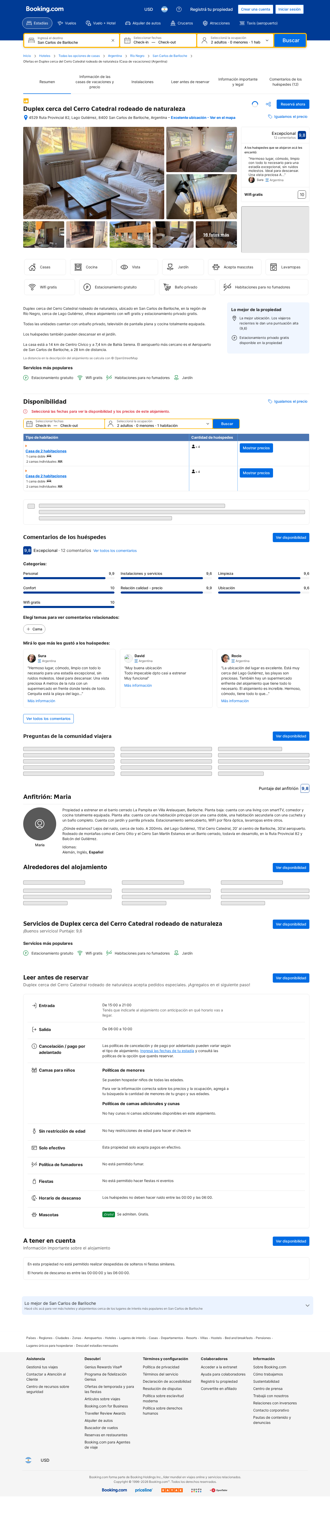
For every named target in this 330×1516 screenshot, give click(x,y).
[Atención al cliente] (179, 9)
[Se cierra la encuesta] (302, 1148)
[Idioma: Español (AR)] (164, 9)
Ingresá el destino (50, 38)
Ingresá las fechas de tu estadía (167, 1300)
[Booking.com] (44, 9)
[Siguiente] (305, 172)
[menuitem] (37, 23)
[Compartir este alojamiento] (268, 104)
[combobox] (72, 42)
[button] (275, 227)
